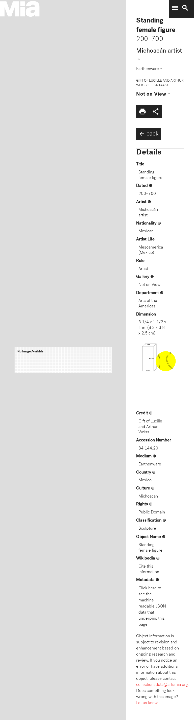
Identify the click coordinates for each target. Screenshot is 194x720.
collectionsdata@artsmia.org (162, 685)
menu (175, 8)
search (185, 8)
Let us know (147, 703)
